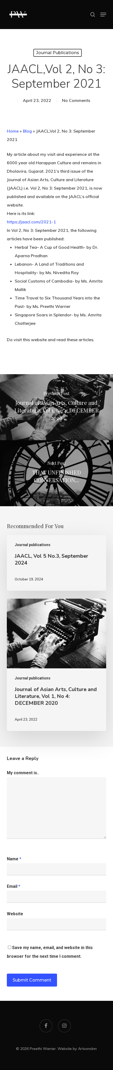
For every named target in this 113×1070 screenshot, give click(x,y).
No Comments (76, 100)
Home (13, 131)
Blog (27, 131)
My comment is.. (23, 772)
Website (15, 913)
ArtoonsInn (87, 1048)
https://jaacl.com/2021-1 (31, 221)
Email (13, 886)
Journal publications (57, 52)
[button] (103, 14)
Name (14, 858)
